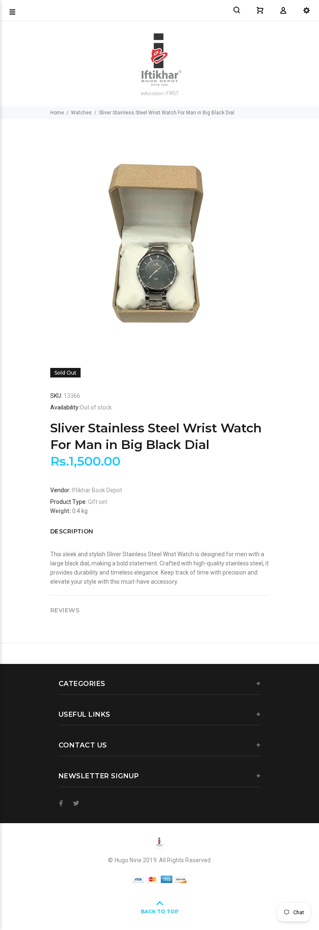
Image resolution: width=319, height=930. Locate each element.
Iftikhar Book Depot (97, 490)
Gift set (97, 501)
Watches (81, 113)
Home (57, 113)
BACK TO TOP (160, 911)
